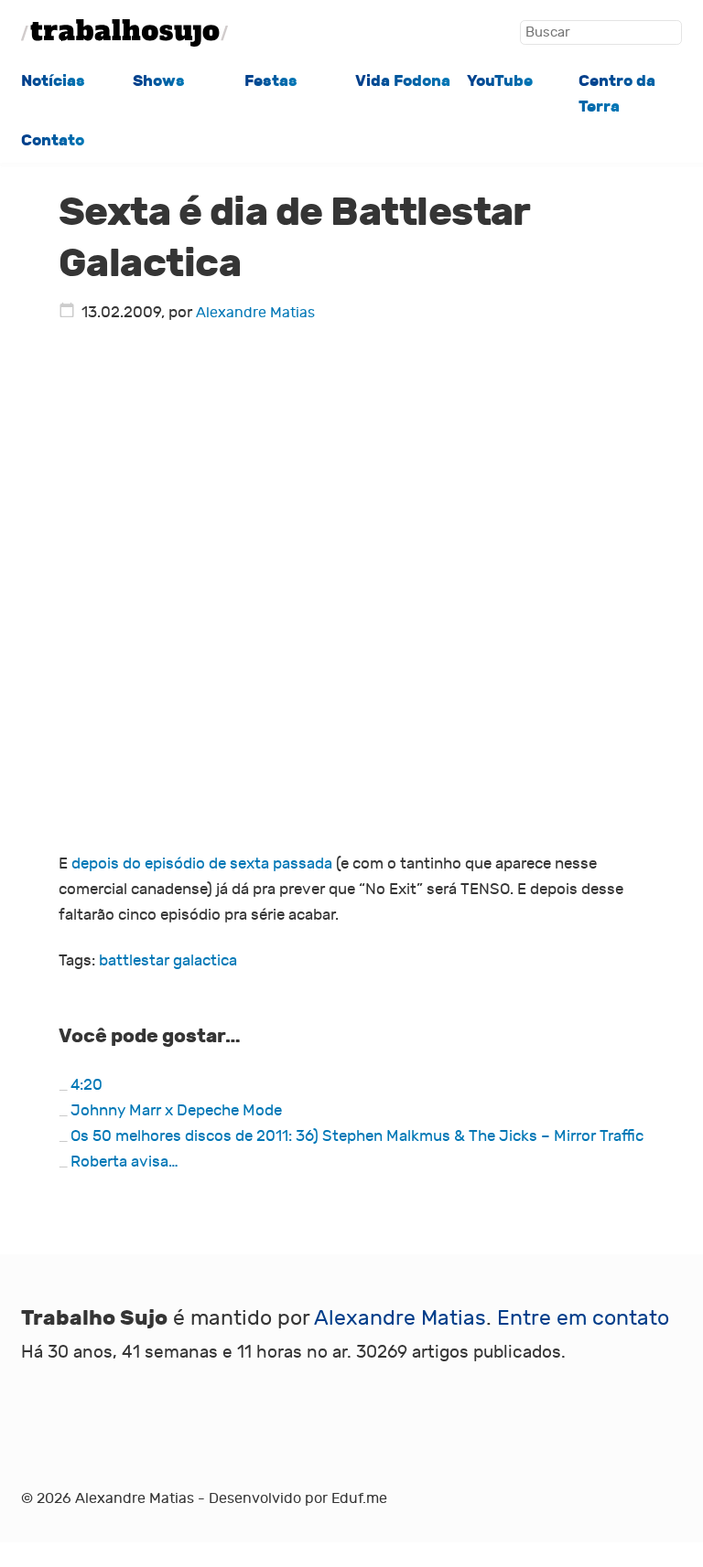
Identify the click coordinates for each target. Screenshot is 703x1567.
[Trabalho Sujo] (124, 33)
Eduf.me (359, 1498)
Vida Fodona (402, 81)
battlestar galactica (168, 960)
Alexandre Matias (255, 312)
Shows (159, 81)
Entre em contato (583, 1318)
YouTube (500, 81)
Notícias (53, 81)
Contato (52, 140)
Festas (270, 81)
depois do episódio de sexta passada (201, 863)
